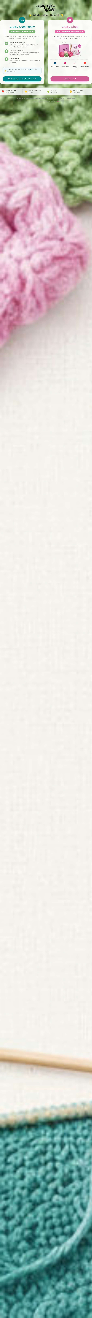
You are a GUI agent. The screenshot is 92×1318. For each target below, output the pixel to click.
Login (30, 69)
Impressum (20, 98)
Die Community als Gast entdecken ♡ (22, 79)
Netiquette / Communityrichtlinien (36, 98)
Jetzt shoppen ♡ (70, 79)
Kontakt (51, 98)
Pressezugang (71, 98)
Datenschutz (60, 98)
